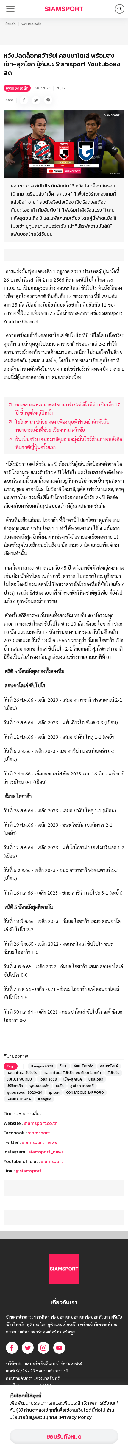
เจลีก (60, 1086)
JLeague (44, 1099)
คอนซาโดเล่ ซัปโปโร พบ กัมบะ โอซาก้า (72, 1072)
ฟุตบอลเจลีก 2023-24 (24, 1092)
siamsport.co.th (40, 1123)
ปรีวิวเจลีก (15, 1086)
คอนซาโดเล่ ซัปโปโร (22, 1072)
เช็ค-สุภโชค (72, 1079)
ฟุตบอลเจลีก (31, 24)
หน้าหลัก (10, 24)
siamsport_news (39, 1142)
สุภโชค (54, 1092)
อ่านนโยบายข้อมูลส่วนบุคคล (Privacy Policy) (62, 1413)
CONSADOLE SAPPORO (85, 1092)
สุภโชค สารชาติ (82, 1086)
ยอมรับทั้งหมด (64, 1436)
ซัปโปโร (113, 1072)
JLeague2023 (42, 1066)
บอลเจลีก (95, 1079)
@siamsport (28, 1170)
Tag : (11, 1066)
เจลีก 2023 (48, 1079)
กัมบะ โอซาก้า (83, 1066)
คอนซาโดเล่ (109, 1066)
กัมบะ (63, 1066)
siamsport (39, 1132)
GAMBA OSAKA (19, 1099)
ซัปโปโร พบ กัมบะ (20, 1079)
